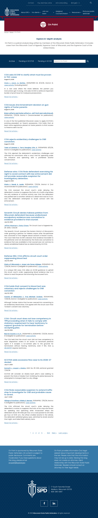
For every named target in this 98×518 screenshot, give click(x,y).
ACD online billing (61, 3)
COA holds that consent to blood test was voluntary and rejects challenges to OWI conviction (25, 288)
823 (48, 433)
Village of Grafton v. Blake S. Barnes (18, 401)
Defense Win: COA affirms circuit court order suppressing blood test (26, 257)
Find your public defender (88, 12)
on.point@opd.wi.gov (17, 463)
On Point (31, 3)
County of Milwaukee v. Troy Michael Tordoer (23, 297)
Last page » (63, 433)
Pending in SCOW (45, 61)
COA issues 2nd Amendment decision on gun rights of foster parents (26, 106)
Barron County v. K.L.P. (13, 334)
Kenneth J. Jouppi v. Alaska (15, 368)
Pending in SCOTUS (26, 61)
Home (6, 32)
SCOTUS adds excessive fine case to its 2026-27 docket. (27, 361)
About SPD (25, 12)
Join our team (45, 12)
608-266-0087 (56, 492)
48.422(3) (8, 348)
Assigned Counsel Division (62, 12)
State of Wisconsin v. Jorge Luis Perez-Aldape (22, 264)
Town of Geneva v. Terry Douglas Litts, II (20, 148)
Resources (76, 12)
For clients (35, 12)
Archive (12, 61)
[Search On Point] (87, 61)
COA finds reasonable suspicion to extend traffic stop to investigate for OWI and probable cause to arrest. (28, 392)
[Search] (91, 3)
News (11, 32)
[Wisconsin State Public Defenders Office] (37, 497)
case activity (9, 85)
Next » (54, 433)
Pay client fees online (45, 3)
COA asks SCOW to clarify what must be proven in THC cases (27, 75)
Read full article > (11, 97)
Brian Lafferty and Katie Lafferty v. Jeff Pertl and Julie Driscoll (28, 113)
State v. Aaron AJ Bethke (14, 83)
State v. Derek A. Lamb (14, 184)
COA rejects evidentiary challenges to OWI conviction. (25, 140)
